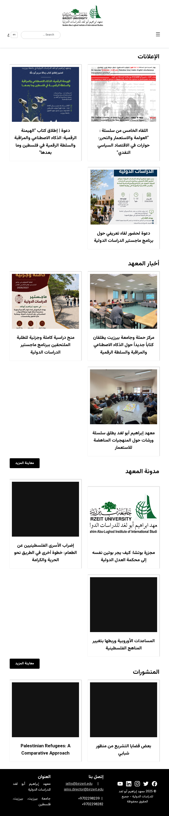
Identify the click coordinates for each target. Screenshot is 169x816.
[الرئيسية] (84, 15)
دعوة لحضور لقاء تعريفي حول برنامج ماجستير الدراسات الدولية (123, 237)
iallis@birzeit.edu (79, 784)
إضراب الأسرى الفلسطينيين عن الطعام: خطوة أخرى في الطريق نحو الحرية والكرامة (45, 553)
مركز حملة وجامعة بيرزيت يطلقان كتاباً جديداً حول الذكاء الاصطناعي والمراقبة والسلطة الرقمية (123, 345)
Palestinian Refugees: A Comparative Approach (45, 750)
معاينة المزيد (24, 463)
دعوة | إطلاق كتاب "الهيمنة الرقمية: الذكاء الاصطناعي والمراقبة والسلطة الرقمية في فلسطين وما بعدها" (45, 141)
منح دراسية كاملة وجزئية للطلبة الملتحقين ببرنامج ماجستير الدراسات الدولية (45, 345)
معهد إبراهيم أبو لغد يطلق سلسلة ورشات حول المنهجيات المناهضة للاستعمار (123, 440)
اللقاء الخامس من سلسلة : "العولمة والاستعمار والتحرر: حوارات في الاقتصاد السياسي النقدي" (123, 141)
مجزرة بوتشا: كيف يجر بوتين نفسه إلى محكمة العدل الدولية (123, 556)
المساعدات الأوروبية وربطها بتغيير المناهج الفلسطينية (123, 645)
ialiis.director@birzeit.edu (83, 790)
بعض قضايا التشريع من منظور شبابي (123, 750)
